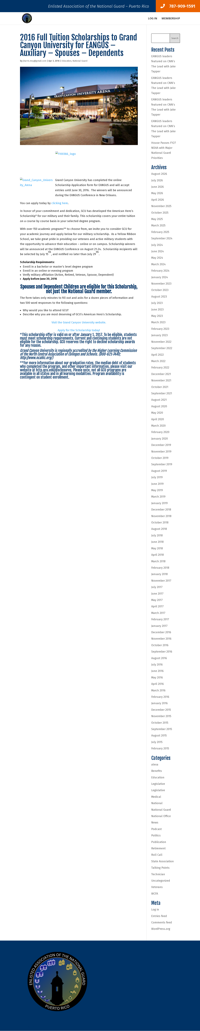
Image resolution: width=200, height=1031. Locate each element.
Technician (158, 874)
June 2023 (157, 309)
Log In (152, 18)
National (156, 803)
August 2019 (159, 471)
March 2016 (158, 690)
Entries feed (159, 916)
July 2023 (157, 303)
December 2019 (161, 445)
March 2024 (158, 264)
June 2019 (157, 484)
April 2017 (157, 606)
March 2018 (158, 561)
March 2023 (158, 322)
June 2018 (157, 542)
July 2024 (157, 245)
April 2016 (157, 684)
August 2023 (159, 296)
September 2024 (161, 238)
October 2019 (159, 458)
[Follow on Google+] (35, 1027)
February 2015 (160, 748)
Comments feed (161, 922)
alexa (154, 764)
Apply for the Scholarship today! (79, 330)
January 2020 (159, 438)
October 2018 (159, 522)
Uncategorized (160, 880)
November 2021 (161, 380)
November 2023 (161, 283)
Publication (158, 842)
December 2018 (161, 509)
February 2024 (160, 270)
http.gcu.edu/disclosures (53, 370)
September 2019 (161, 464)
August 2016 (159, 658)
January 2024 (159, 277)
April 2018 (157, 555)
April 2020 (157, 419)
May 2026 (157, 193)
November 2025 (161, 206)
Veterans (157, 887)
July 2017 (156, 587)
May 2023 (157, 316)
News (154, 822)
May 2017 (157, 600)
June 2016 (157, 671)
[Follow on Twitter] (28, 1027)
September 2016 (161, 651)
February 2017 (160, 619)
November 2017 (161, 580)
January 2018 (159, 574)
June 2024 (157, 251)
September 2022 (161, 348)
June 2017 (157, 593)
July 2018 (157, 535)
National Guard (79, 61)
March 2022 (158, 361)
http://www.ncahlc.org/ (36, 358)
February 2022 (160, 367)
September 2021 (161, 393)
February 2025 (160, 232)
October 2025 (159, 212)
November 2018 (161, 516)
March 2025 (158, 225)
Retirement (158, 848)
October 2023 (159, 290)
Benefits (156, 771)
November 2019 (161, 451)
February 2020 (160, 432)
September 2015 (161, 729)
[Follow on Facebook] (22, 1027)
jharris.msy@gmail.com (34, 61)
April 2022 (157, 354)
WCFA (154, 893)
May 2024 (157, 257)
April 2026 (157, 199)
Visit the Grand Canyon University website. (79, 322)
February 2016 (160, 697)
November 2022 (161, 342)
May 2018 (157, 548)
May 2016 (157, 677)
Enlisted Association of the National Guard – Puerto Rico (98, 7)
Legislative (158, 784)
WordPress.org (160, 929)
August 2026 (159, 174)
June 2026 (157, 187)
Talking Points (160, 867)
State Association (162, 861)
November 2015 (161, 716)
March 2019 (158, 496)
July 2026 (157, 180)
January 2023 (159, 335)
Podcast (156, 829)
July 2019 (157, 477)
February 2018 (160, 567)
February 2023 (160, 329)
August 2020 (159, 406)
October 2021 (159, 387)
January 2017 (159, 626)
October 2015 (159, 722)
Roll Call (156, 855)
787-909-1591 (180, 6)
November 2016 (161, 638)
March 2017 (158, 613)
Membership (171, 18)
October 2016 (159, 645)
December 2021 (161, 374)
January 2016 (159, 703)
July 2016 (157, 664)
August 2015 (159, 735)
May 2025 (157, 219)
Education (66, 61)
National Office (161, 816)
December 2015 (161, 710)
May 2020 (157, 412)
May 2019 (157, 490)
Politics (156, 835)
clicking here (59, 203)
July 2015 (156, 742)
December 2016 (161, 632)
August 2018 (159, 529)
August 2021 (159, 400)
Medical (156, 797)
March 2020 (158, 425)
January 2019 (159, 503)
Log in (155, 909)
